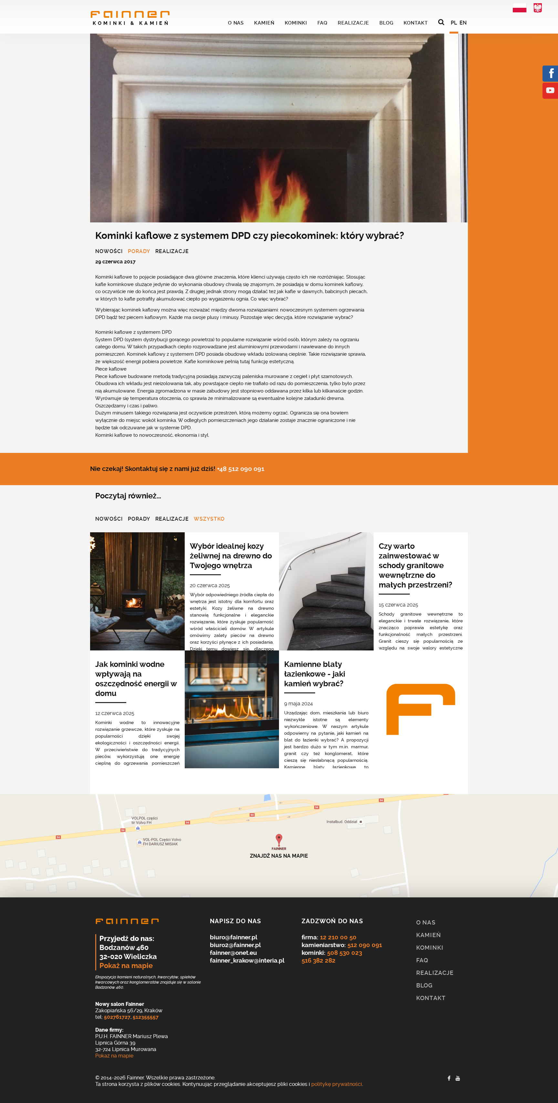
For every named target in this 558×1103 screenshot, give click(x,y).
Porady (139, 251)
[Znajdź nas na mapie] (279, 845)
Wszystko (209, 519)
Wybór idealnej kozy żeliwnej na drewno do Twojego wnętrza (231, 556)
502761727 (117, 1017)
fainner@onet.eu (233, 952)
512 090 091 (364, 945)
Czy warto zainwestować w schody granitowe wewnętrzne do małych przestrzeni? (415, 565)
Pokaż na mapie (126, 966)
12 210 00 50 (338, 937)
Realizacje (172, 251)
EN (463, 23)
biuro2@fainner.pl (235, 945)
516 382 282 (319, 960)
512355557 (146, 1017)
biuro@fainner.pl (233, 937)
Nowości (109, 251)
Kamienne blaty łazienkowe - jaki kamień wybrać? (314, 674)
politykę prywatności (336, 1084)
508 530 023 (344, 952)
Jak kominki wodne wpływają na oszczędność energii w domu (136, 679)
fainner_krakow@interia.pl (247, 960)
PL (454, 23)
